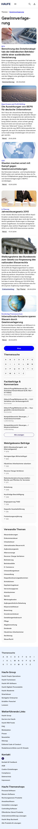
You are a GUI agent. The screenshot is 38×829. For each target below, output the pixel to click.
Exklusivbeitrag (8, 289)
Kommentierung (8, 82)
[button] (19, 348)
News (4, 138)
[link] (5, 12)
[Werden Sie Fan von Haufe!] (3, 758)
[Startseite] (7, 4)
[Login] (34, 4)
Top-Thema (21, 289)
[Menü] (15, 4)
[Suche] (30, 4)
